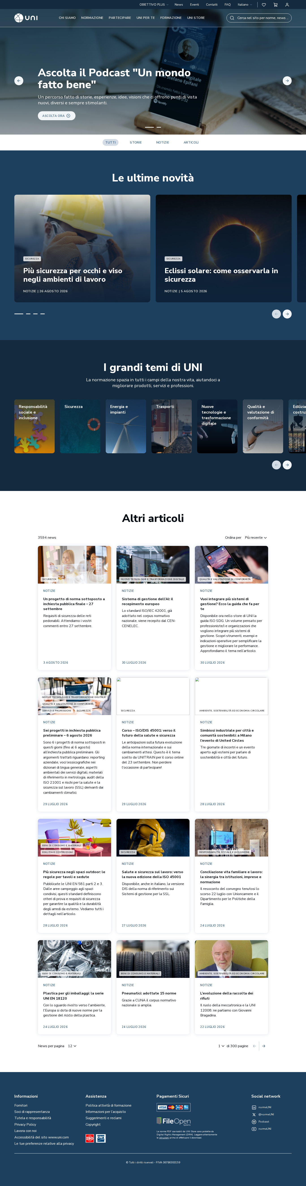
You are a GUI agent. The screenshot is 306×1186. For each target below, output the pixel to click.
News (179, 4)
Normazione (92, 18)
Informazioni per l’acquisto (106, 1111)
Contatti (212, 4)
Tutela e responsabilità (32, 1118)
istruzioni (164, 1137)
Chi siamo (67, 18)
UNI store (196, 18)
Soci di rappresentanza (32, 1111)
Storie (136, 142)
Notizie (162, 142)
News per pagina (51, 1046)
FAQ (228, 4)
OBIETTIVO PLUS (152, 4)
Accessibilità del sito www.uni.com (41, 1137)
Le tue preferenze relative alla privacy (44, 1143)
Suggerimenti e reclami (103, 1118)
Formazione (171, 18)
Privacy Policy (25, 1124)
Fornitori (20, 1105)
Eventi (194, 4)
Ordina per (233, 537)
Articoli (191, 142)
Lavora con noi (25, 1130)
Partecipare (120, 18)
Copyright (93, 1124)
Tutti (110, 142)
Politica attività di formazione (108, 1105)
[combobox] (245, 4)
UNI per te (146, 18)
